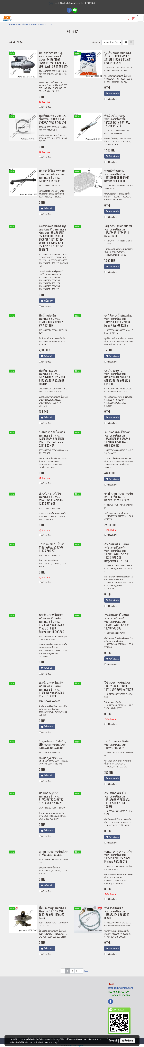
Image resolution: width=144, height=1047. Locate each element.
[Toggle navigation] (140, 18)
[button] (126, 18)
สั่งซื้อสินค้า (113, 93)
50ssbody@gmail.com (120, 987)
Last (86, 971)
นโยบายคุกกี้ (54, 1042)
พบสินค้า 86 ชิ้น (15, 42)
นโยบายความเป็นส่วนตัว (34, 1042)
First (58, 971)
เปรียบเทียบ (46, 107)
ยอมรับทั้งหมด (127, 1040)
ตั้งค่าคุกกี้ (113, 1040)
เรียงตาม (96, 42)
